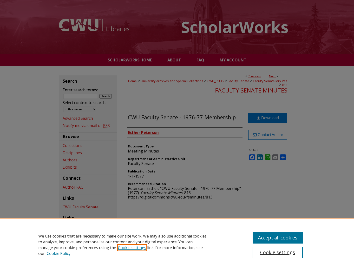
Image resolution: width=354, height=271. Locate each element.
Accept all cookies (277, 237)
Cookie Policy (59, 253)
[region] (177, 244)
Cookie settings (132, 247)
